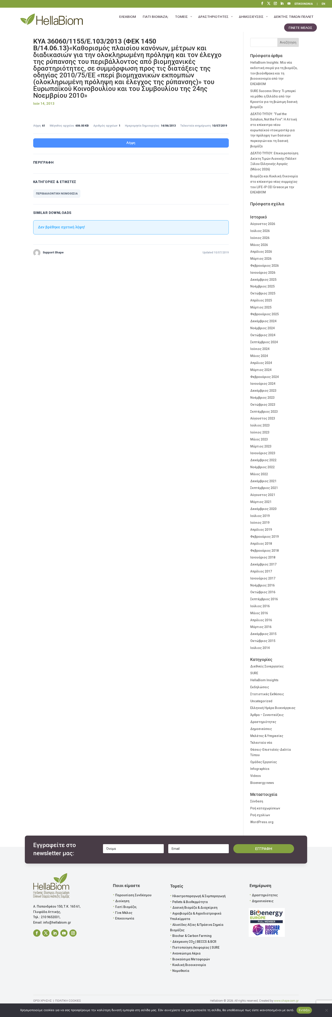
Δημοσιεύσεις (261, 729)
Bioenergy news (262, 783)
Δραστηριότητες (263, 722)
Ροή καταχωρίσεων (265, 808)
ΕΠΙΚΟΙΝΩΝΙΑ (304, 3)
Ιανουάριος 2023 (262, 453)
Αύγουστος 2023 (262, 418)
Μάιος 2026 (259, 245)
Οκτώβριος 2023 (262, 404)
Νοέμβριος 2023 (262, 397)
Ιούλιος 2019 (260, 516)
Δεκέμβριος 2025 (263, 279)
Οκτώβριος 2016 (262, 592)
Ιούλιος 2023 (260, 425)
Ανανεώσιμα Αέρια (186, 953)
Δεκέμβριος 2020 (263, 509)
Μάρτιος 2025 (260, 307)
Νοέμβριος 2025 (262, 286)
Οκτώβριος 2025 (262, 293)
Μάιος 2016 (259, 613)
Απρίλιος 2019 (261, 529)
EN (323, 3)
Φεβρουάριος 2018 (264, 550)
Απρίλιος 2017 (261, 571)
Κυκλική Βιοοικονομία (189, 965)
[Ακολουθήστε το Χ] (45, 933)
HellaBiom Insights (264, 680)
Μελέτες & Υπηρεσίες (266, 736)
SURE (254, 673)
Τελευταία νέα (261, 742)
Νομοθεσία (180, 971)
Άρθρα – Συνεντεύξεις (267, 715)
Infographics (259, 769)
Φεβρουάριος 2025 (264, 314)
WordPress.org (262, 822)
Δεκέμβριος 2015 (263, 634)
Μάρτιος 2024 (260, 370)
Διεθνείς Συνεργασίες (267, 666)
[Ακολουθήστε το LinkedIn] (54, 933)
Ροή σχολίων (260, 815)
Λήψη (130, 143)
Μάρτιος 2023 (260, 446)
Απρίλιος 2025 (261, 300)
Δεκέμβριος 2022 (263, 460)
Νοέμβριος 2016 (262, 585)
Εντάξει (304, 1010)
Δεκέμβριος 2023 (263, 390)
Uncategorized (261, 701)
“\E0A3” (289, 4)
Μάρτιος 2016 (260, 627)
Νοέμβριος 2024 (262, 328)
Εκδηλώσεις (259, 687)
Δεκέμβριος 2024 (263, 321)
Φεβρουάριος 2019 (264, 536)
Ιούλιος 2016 (260, 606)
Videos (255, 776)
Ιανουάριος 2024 (262, 383)
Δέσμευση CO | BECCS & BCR (194, 942)
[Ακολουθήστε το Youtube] (64, 933)
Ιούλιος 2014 (260, 648)
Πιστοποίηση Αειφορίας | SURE (196, 947)
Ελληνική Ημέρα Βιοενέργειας (272, 708)
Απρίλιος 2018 (261, 543)
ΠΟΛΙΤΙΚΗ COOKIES (68, 1000)
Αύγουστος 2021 (262, 495)
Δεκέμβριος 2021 (263, 481)
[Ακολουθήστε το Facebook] (36, 933)
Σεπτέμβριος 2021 (264, 488)
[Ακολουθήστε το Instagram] (73, 933)
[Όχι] (326, 1010)
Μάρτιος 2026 (260, 258)
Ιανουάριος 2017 (262, 578)
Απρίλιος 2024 (261, 363)
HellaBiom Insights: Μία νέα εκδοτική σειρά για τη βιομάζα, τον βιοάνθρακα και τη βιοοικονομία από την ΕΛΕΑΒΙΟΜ (273, 73)
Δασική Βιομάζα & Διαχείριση (194, 907)
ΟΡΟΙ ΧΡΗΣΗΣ (42, 1000)
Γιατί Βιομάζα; (126, 907)
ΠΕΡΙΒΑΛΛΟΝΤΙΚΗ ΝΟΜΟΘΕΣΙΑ (57, 193)
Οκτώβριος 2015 (262, 641)
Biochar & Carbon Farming (192, 936)
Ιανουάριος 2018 (262, 557)
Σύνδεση (256, 801)
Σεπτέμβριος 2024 (264, 342)
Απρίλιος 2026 (261, 251)
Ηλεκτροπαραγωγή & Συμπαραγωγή (199, 896)
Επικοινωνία (124, 918)
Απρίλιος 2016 (261, 620)
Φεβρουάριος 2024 (264, 377)
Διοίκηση (122, 901)
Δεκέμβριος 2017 (263, 564)
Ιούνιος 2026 (259, 238)
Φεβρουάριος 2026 (264, 265)
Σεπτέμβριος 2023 (264, 411)
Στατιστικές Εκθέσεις (267, 694)
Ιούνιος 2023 (259, 432)
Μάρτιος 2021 (260, 502)
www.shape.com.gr (286, 1000)
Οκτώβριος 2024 (262, 335)
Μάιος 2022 (259, 474)
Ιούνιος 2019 (259, 522)
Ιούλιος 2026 (260, 231)
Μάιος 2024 (259, 356)
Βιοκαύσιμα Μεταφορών (191, 959)
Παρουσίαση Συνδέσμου (133, 895)
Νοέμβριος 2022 (262, 467)
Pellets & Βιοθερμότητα (190, 902)
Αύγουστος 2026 (262, 224)
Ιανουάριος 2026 (262, 272)
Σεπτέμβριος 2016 (264, 599)
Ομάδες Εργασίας (263, 762)
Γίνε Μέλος (123, 913)
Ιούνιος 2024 (259, 349)
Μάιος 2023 (259, 439)
